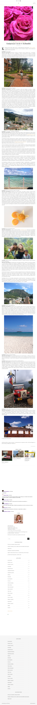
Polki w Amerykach (10, 668)
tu (15, 443)
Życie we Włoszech (17, 458)
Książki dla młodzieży (11, 570)
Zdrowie (9, 607)
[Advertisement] (18, 624)
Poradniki (9, 595)
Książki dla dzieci (10, 568)
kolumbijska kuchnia (24, 229)
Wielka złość (9, 548)
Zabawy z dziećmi (10, 603)
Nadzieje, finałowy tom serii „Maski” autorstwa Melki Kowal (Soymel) (18, 546)
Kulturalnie (9, 576)
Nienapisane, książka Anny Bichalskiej (13, 550)
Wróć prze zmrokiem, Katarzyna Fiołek (14, 544)
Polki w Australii (10, 589)
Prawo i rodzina (10, 597)
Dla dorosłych (10, 560)
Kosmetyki (9, 566)
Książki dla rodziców (11, 572)
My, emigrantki (10, 578)
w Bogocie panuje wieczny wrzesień (20, 141)
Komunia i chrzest (10, 564)
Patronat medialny (10, 582)
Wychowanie (10, 601)
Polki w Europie (10, 593)
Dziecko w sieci (10, 562)
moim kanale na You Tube (31, 134)
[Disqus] (18, 478)
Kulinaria (9, 574)
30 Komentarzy (33, 446)
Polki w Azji (9, 591)
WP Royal (8, 703)
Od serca (9, 580)
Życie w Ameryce (5, 462)
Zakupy (9, 605)
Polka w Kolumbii (32, 47)
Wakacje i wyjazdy (10, 599)
